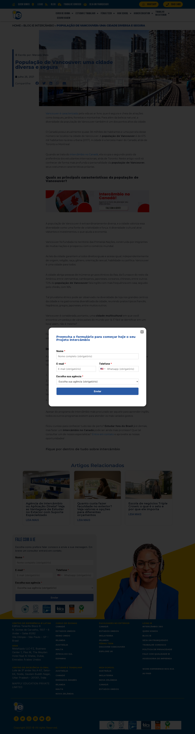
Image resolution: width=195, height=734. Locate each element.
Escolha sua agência (69, 376)
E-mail (61, 363)
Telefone (105, 363)
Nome (60, 351)
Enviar (97, 391)
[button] (142, 332)
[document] (97, 367)
